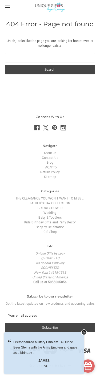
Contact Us (50, 158)
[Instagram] (63, 127)
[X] (46, 127)
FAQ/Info (50, 167)
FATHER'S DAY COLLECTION (50, 203)
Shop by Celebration (50, 227)
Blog (50, 162)
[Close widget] (84, 332)
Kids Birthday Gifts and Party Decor (50, 222)
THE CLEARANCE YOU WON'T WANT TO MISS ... (50, 198)
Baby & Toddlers (50, 217)
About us (50, 153)
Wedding (50, 213)
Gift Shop (50, 232)
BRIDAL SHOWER (50, 208)
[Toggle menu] (7, 7)
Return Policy (50, 172)
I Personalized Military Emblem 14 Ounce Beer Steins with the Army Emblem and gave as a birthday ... (45, 347)
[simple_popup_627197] (88, 366)
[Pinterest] (54, 127)
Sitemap (50, 177)
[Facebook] (37, 127)
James (44, 361)
